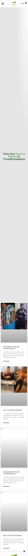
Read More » (6, 361)
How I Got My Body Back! (12, 410)
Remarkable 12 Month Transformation (11, 347)
